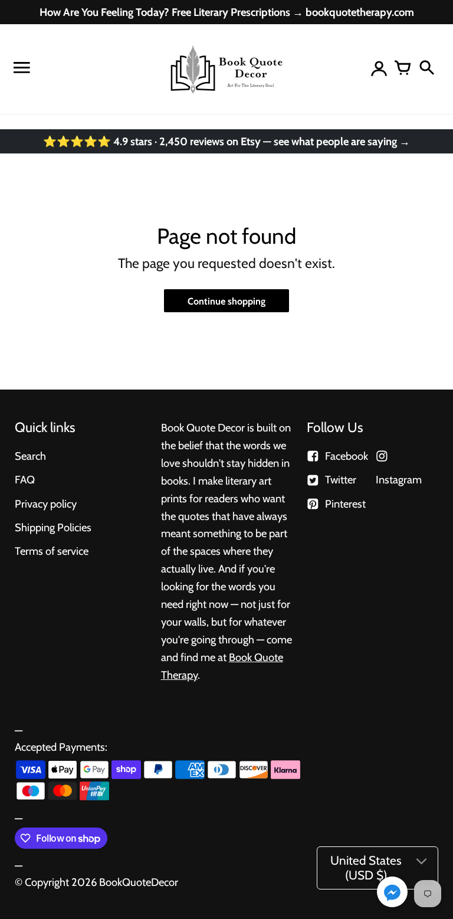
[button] (392, 893)
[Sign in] (379, 69)
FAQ (25, 479)
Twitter (340, 479)
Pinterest (345, 504)
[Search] (426, 69)
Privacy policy (46, 504)
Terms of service (51, 551)
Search (30, 456)
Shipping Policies (53, 527)
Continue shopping (226, 301)
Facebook (346, 456)
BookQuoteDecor (138, 882)
